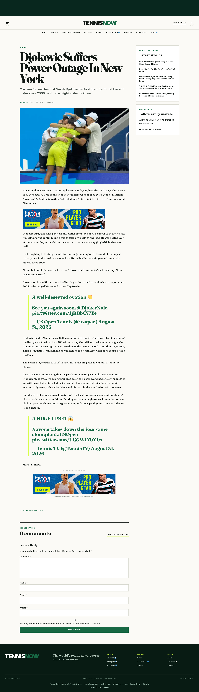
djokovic (39, 510)
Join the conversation (118, 534)
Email (23, 595)
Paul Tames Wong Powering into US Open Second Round (156, 62)
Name (24, 582)
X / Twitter (111, 665)
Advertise (171, 662)
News (44, 33)
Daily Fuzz (141, 33)
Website (24, 607)
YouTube (110, 658)
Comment (25, 556)
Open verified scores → (150, 129)
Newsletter (179, 22)
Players (88, 33)
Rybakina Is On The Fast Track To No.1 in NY (157, 70)
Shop (153, 33)
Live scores (142, 662)
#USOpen (67, 434)
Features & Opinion (71, 33)
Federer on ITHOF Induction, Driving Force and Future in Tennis (156, 94)
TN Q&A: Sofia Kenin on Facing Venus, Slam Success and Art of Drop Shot (157, 87)
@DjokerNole (92, 308)
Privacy (183, 678)
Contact (170, 665)
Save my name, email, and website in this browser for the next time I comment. (60, 623)
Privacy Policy (95, 687)
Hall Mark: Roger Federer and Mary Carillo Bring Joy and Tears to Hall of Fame (156, 78)
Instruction (112, 33)
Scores (54, 33)
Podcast (128, 33)
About (169, 658)
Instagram (111, 662)
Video (99, 33)
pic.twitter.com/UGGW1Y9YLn (67, 440)
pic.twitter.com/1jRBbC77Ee (64, 313)
